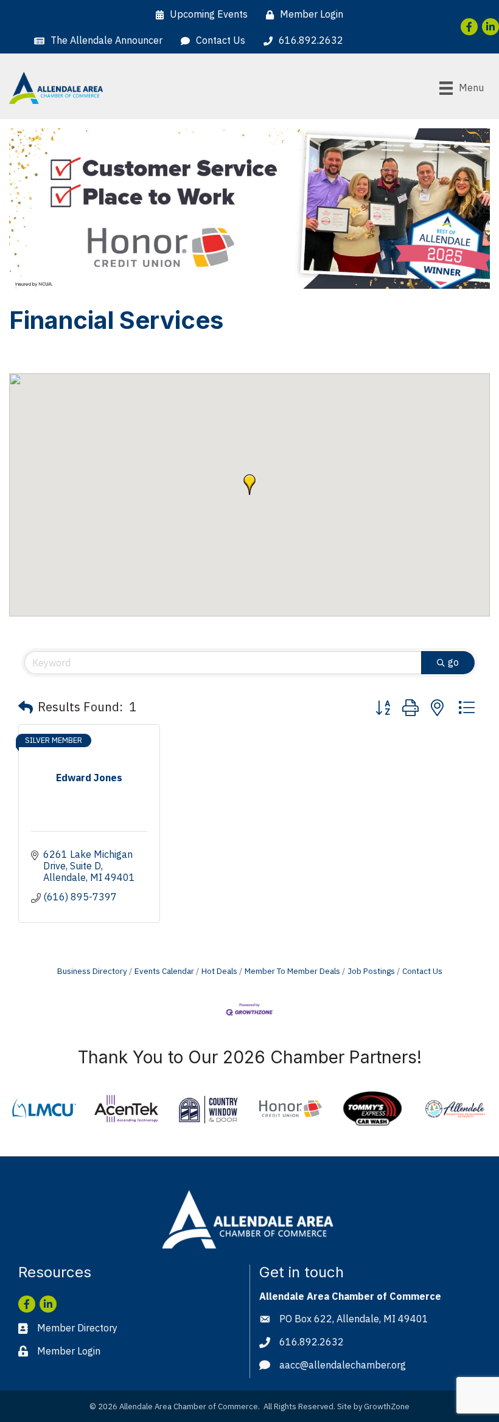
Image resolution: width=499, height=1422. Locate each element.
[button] (249, 484)
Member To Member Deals (292, 970)
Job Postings (371, 970)
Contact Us (422, 970)
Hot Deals (219, 970)
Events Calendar (164, 970)
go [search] (453, 662)
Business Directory (92, 970)
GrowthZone (387, 1406)
